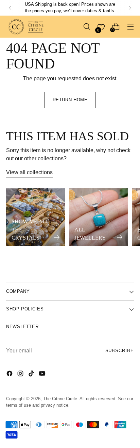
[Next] (129, 8)
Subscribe (119, 350)
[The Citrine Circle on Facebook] (10, 374)
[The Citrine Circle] (26, 26)
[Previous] (10, 8)
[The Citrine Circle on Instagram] (21, 374)
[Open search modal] (86, 27)
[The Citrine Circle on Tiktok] (32, 374)
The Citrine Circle (60, 398)
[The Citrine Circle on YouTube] (43, 374)
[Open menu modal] (130, 27)
